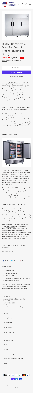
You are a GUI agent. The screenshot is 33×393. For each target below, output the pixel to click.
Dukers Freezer (10, 226)
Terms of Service (9, 332)
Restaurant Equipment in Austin (13, 358)
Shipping (4, 60)
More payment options (16, 76)
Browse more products (12, 280)
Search (6, 363)
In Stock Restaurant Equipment (15, 385)
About (5, 344)
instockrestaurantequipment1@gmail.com (16, 307)
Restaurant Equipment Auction (13, 354)
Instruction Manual (7, 251)
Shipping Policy (8, 327)
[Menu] (30, 4)
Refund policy (8, 322)
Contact (6, 349)
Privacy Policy (8, 318)
